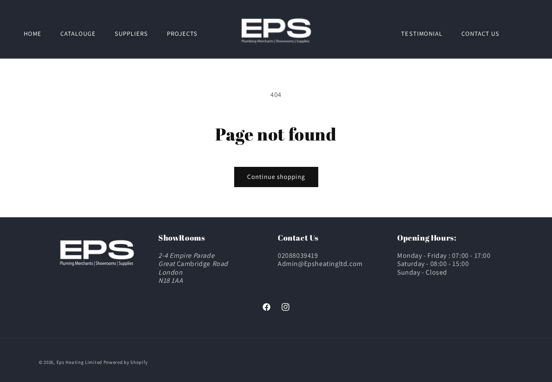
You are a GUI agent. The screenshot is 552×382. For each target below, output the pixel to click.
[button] (78, 33)
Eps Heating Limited (79, 362)
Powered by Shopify (126, 362)
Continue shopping (276, 176)
